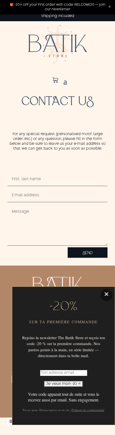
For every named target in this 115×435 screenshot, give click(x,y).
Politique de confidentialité (87, 410)
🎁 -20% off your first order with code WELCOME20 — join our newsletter (57, 7)
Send (88, 252)
